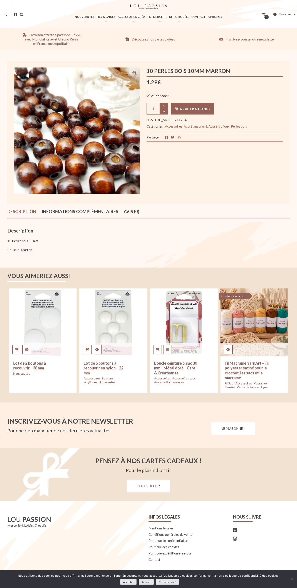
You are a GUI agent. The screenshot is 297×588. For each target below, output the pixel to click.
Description (21, 211)
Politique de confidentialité (168, 541)
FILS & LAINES (106, 17)
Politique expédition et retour (170, 553)
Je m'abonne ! (233, 428)
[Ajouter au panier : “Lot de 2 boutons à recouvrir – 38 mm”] (16, 349)
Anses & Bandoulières (169, 382)
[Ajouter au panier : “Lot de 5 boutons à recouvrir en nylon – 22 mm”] (87, 349)
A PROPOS (215, 17)
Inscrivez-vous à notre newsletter (250, 39)
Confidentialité (167, 582)
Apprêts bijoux (219, 126)
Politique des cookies (163, 547)
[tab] (21, 211)
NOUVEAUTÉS (84, 17)
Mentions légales (161, 528)
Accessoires (173, 126)
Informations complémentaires (80, 211)
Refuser (146, 582)
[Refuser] (291, 579)
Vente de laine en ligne (252, 387)
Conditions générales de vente (170, 534)
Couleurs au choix (234, 296)
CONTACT (198, 17)
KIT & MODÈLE (179, 17)
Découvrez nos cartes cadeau (153, 39)
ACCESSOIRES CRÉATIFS (134, 17)
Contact (154, 559)
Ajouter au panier (195, 109)
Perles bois (239, 126)
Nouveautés (21, 373)
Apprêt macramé (195, 126)
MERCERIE (160, 17)
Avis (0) (131, 211)
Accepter (128, 582)
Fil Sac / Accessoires (238, 383)
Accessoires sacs (184, 378)
